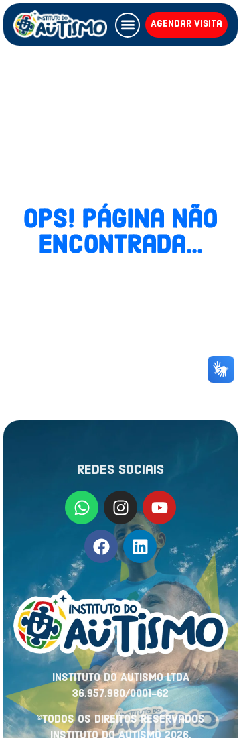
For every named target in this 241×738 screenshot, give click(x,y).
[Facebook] (101, 546)
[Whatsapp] (81, 507)
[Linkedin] (140, 546)
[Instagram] (120, 507)
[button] (127, 25)
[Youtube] (159, 507)
